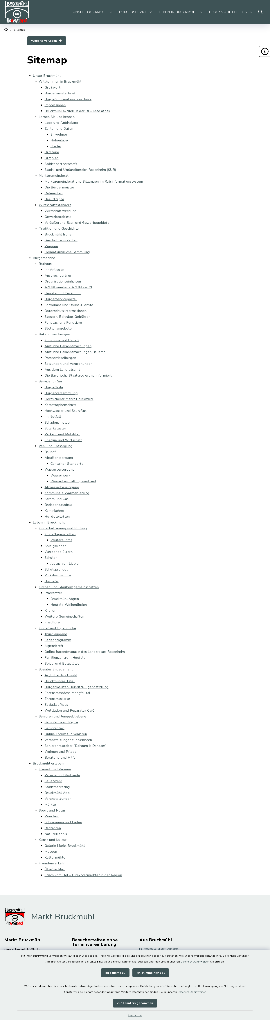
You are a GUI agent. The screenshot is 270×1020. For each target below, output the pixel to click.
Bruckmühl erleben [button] (228, 12)
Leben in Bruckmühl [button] (178, 12)
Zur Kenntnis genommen (135, 1003)
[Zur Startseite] (6, 30)
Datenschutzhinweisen (195, 961)
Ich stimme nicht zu (150, 973)
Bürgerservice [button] (133, 12)
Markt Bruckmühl (63, 916)
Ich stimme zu (115, 973)
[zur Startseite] (16, 12)
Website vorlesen (44, 41)
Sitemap (19, 30)
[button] (264, 51)
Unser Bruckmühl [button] (90, 12)
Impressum (135, 1015)
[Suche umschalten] (260, 12)
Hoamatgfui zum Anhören (161, 949)
